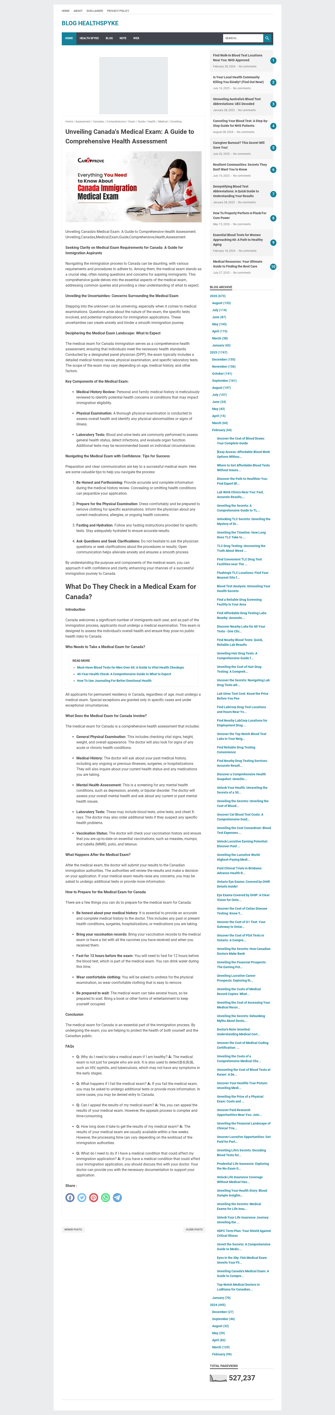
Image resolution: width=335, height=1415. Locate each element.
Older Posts (194, 1229)
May (219, 324)
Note (123, 38)
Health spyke (89, 38)
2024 (218, 1305)
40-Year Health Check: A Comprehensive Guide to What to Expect (124, 674)
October (222, 373)
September (224, 380)
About (78, 11)
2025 (218, 352)
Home (66, 11)
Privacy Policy (118, 11)
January (221, 345)
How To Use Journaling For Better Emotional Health (114, 680)
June (219, 317)
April (219, 331)
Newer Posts (73, 1229)
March (220, 338)
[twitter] (81, 1197)
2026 (218, 296)
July (219, 310)
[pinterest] (93, 1197)
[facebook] (70, 1197)
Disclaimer (95, 11)
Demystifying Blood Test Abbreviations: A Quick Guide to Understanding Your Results (236, 191)
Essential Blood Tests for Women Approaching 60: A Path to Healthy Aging (238, 239)
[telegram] (117, 1197)
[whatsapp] (105, 1197)
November (224, 366)
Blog (109, 38)
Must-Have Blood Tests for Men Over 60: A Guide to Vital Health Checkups (130, 667)
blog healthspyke (90, 23)
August (221, 303)
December (223, 359)
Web (136, 38)
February (222, 430)
